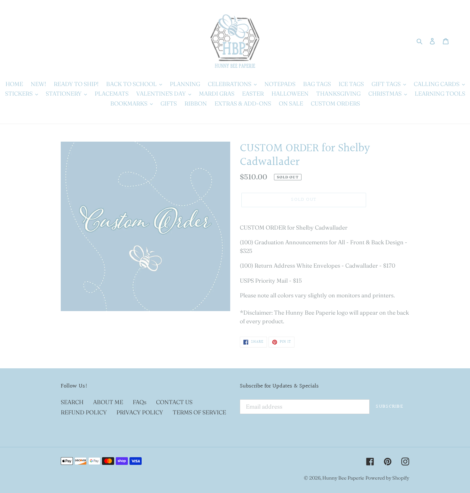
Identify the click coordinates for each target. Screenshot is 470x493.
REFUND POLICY (84, 412)
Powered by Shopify (387, 478)
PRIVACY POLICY (139, 412)
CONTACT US (174, 402)
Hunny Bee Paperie (343, 478)
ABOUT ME (108, 402)
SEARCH (72, 402)
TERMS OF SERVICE (199, 412)
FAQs (139, 402)
